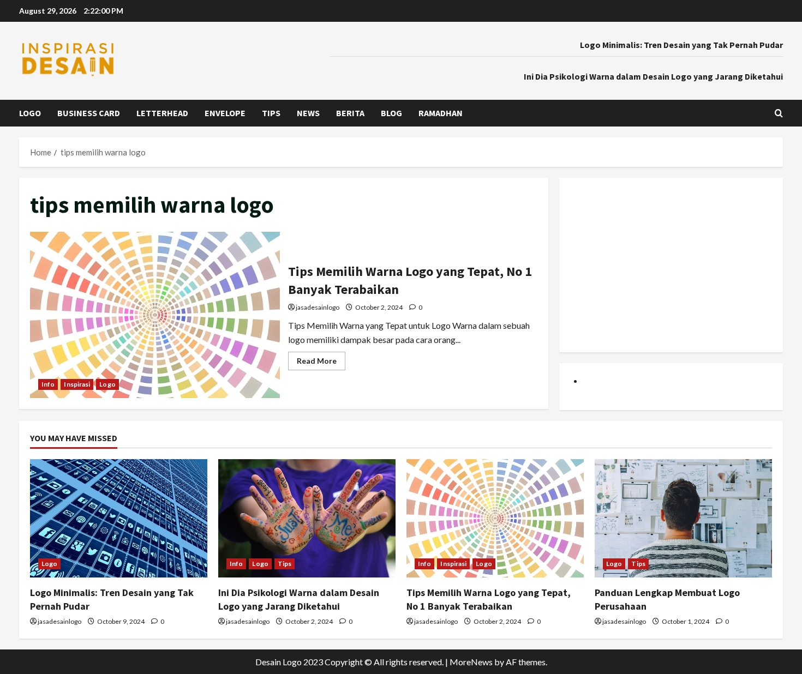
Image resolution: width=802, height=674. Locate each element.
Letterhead (162, 112)
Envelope (225, 112)
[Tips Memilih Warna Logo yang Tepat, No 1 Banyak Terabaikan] (495, 518)
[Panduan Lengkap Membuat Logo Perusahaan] (683, 518)
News (308, 112)
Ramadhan (440, 112)
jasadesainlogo (317, 307)
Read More (321, 363)
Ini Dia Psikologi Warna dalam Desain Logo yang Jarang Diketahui (653, 76)
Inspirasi (77, 384)
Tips (271, 112)
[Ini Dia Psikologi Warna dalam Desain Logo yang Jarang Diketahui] (307, 518)
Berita (350, 112)
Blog (391, 112)
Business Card (88, 112)
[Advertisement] (671, 265)
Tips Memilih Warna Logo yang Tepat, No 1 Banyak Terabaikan (155, 315)
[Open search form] (779, 113)
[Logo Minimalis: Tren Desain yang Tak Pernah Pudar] (118, 518)
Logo (30, 112)
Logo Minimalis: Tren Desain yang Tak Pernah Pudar (681, 44)
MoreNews (471, 662)
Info (48, 384)
